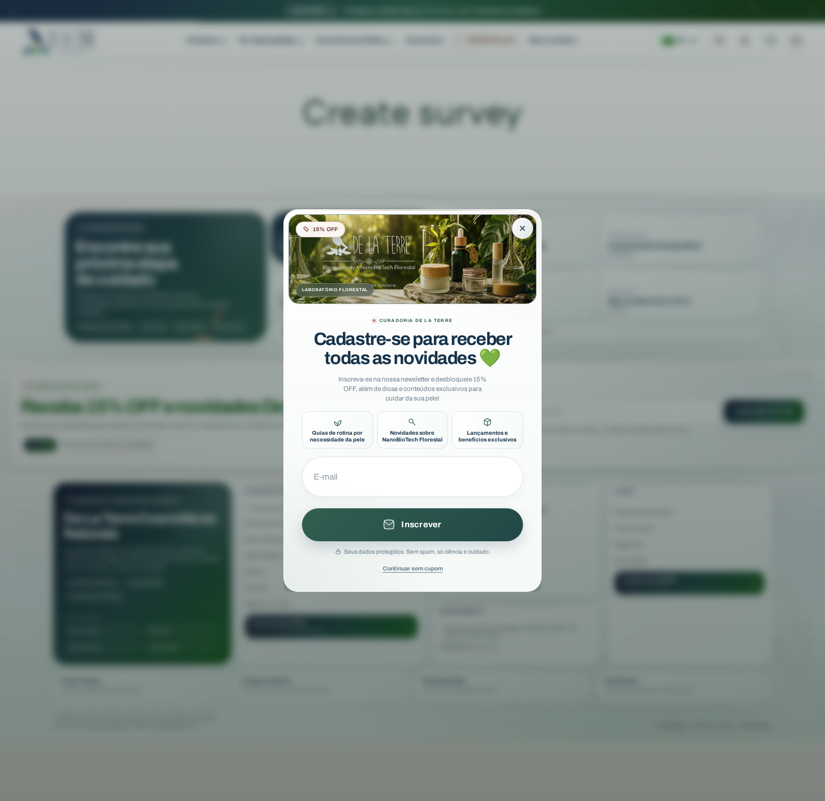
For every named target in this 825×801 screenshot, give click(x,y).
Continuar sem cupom (413, 568)
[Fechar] (522, 228)
